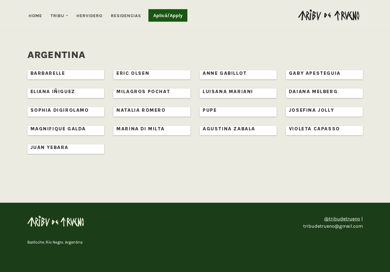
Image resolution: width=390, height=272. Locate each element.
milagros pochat (143, 91)
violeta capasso (314, 129)
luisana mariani (228, 91)
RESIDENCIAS (126, 15)
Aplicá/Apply (168, 15)
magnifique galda (58, 129)
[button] (67, 15)
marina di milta (140, 129)
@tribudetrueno (342, 219)
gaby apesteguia (315, 73)
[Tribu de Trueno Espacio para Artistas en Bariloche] (328, 14)
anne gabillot (225, 73)
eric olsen (132, 73)
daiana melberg (313, 91)
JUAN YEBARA (49, 147)
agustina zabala (229, 129)
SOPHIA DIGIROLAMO (59, 110)
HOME (35, 15)
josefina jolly (311, 110)
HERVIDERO (89, 15)
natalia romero (140, 110)
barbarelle (47, 73)
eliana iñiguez (52, 91)
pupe (210, 110)
